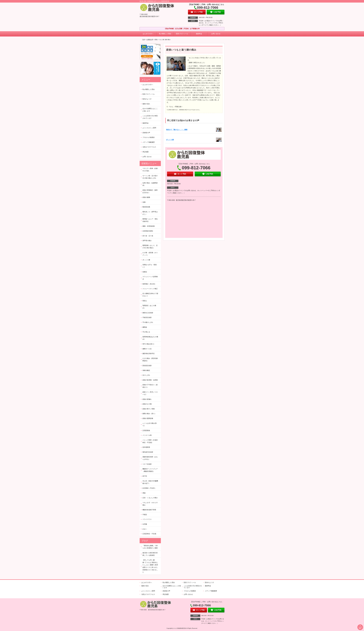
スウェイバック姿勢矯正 (150, 278)
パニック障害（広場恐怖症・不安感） (150, 441)
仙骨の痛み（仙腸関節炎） (150, 184)
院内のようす (147, 99)
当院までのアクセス (149, 147)
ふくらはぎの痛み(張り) (149, 424)
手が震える (146, 332)
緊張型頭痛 (146, 207)
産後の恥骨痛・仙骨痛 (150, 380)
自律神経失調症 (147, 231)
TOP (143, 39)
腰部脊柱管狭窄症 (148, 353)
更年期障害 (146, 447)
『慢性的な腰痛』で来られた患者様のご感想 (150, 547)
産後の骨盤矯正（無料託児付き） (150, 191)
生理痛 (144, 524)
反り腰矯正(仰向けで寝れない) (150, 295)
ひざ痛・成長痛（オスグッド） (150, 254)
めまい (144, 529)
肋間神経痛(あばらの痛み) (150, 338)
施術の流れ (146, 104)
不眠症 (144, 514)
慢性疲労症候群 (147, 452)
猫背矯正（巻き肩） (149, 284)
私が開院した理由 (165, 34)
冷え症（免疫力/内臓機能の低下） (150, 482)
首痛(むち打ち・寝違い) (149, 266)
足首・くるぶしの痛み (150, 498)
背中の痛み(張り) (148, 344)
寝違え (144, 301)
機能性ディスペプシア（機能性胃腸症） (150, 470)
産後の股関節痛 (147, 418)
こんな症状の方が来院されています (150, 117)
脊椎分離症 (146, 370)
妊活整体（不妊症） (149, 488)
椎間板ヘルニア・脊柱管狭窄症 (150, 220)
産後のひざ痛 (147, 404)
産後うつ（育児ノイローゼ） (150, 393)
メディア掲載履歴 (148, 142)
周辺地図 (145, 152)
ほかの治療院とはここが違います (150, 110)
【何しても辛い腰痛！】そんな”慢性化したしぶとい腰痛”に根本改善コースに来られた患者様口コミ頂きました (150, 566)
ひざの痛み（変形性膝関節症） (150, 360)
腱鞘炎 (144, 327)
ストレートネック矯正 (150, 288)
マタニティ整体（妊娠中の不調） (150, 170)
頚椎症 (144, 272)
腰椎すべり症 (147, 349)
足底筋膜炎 (146, 430)
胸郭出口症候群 (147, 313)
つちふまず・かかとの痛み (150, 504)
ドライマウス (147, 519)
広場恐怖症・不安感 (149, 534)
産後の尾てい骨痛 (148, 409)
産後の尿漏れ (147, 399)
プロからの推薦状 (148, 137)
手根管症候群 (147, 317)
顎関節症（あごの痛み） (149, 307)
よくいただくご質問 (149, 128)
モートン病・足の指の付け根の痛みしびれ (150, 177)
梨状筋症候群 (147, 365)
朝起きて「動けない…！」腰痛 (176, 129)
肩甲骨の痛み (147, 240)
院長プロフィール (182, 34)
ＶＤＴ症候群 (147, 464)
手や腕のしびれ (147, 322)
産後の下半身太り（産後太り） (150, 386)
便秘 (144, 493)
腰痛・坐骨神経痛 (148, 226)
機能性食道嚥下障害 (149, 510)
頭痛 (144, 202)
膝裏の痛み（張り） (149, 413)
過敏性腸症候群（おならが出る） (150, 458)
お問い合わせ (215, 34)
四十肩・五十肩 (147, 236)
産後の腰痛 (146, 197)
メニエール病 (147, 435)
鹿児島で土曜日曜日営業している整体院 (150, 554)
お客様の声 (149, 39)
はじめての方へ (148, 34)
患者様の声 (146, 132)
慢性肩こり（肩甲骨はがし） (150, 213)
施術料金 (199, 34)
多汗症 (144, 476)
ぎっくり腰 (170, 139)
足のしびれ (146, 375)
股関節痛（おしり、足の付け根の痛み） (150, 247)
